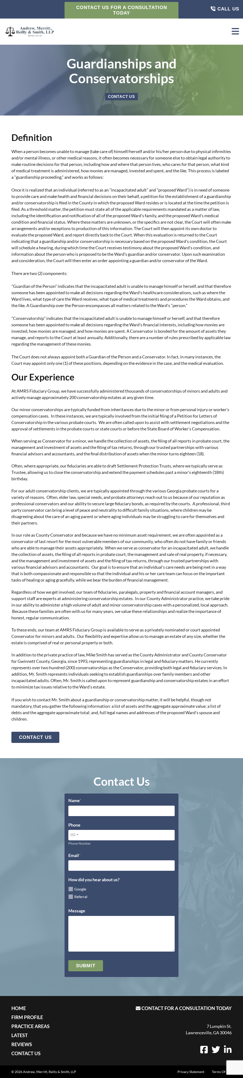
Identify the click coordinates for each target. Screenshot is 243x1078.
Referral (80, 896)
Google (80, 889)
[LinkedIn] (228, 1051)
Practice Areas (30, 1026)
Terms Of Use (222, 1072)
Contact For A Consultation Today (186, 1008)
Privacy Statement (191, 1072)
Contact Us (121, 97)
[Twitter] (216, 1051)
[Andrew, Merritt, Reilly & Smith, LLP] (30, 32)
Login (3, 1074)
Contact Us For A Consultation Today (121, 10)
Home (18, 1008)
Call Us (227, 8)
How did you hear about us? (94, 879)
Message (76, 910)
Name (73, 800)
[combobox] (74, 834)
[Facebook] (204, 1051)
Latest (19, 1035)
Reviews (21, 1044)
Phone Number (79, 843)
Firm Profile (27, 1017)
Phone (74, 825)
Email (73, 855)
